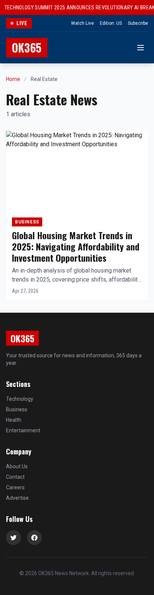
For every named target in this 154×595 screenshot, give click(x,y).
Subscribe (138, 23)
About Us (17, 466)
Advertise (17, 498)
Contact (15, 477)
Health (13, 420)
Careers (15, 487)
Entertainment (23, 430)
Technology (19, 399)
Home (13, 79)
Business (16, 409)
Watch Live (82, 23)
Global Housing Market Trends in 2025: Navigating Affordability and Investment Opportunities (75, 246)
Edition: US (111, 23)
